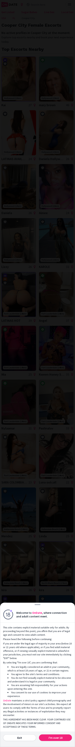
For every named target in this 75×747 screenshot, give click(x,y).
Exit (19, 738)
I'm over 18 (55, 738)
